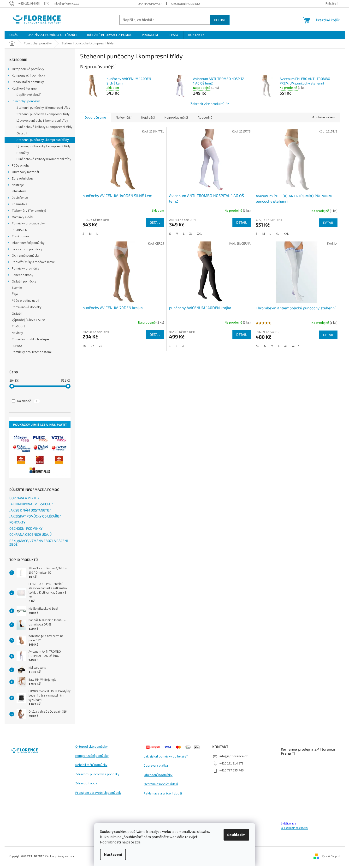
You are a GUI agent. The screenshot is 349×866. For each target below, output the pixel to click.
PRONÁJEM (20, 230)
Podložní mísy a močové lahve (33, 262)
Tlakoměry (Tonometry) (29, 210)
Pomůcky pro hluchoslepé (30, 339)
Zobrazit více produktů (207, 104)
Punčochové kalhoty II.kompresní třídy (44, 159)
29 (100, 345)
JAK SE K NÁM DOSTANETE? (30, 510)
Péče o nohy (21, 165)
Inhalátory (19, 191)
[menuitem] (14, 35)
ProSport (18, 326)
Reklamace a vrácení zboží (163, 793)
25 (84, 345)
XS (257, 345)
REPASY (17, 345)
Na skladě (27, 401)
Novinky (17, 333)
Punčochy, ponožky (26, 101)
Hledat (220, 20)
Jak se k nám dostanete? (294, 828)
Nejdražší (148, 117)
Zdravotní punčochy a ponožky (97, 774)
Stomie (17, 287)
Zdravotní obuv (23, 178)
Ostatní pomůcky (24, 281)
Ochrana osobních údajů (161, 784)
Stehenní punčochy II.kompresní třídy (43, 114)
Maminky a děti (22, 217)
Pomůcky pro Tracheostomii (32, 352)
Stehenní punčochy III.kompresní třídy (43, 107)
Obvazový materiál (25, 172)
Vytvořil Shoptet (331, 856)
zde (138, 842)
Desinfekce (20, 197)
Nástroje (18, 185)
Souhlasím (236, 834)
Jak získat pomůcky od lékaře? (166, 756)
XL (190, 233)
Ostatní (22, 133)
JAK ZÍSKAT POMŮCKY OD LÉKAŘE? (35, 516)
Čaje (15, 294)
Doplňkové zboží (29, 94)
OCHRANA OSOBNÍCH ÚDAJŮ (30, 534)
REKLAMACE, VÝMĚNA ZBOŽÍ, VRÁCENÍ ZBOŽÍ (38, 542)
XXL (199, 233)
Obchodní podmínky (158, 775)
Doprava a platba (156, 766)
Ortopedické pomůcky (28, 69)
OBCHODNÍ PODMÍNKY (186, 4)
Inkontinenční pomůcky (28, 243)
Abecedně (205, 117)
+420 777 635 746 (231, 770)
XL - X (295, 345)
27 (92, 345)
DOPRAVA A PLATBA (24, 498)
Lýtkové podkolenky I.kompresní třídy (44, 146)
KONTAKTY (17, 522)
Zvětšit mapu (288, 823)
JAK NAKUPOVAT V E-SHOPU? (31, 504)
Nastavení (113, 854)
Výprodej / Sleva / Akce (28, 320)
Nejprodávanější (176, 117)
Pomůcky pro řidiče (26, 268)
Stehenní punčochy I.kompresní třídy (43, 140)
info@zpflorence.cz (233, 756)
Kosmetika (19, 204)
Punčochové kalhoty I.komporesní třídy (44, 127)
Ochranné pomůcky (26, 255)
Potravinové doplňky (26, 307)
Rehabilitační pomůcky (28, 82)
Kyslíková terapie (24, 88)
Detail (155, 222)
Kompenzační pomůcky (28, 75)
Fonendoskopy (22, 275)
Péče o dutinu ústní (25, 300)
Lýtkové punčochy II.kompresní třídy (42, 120)
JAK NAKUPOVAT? (150, 4)
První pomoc (21, 236)
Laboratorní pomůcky (27, 249)
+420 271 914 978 (231, 763)
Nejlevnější (123, 117)
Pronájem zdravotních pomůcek (98, 793)
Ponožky (23, 152)
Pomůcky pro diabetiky (28, 223)
